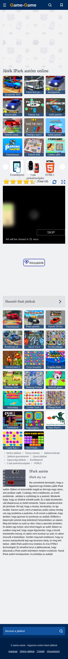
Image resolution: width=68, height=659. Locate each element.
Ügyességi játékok (16, 460)
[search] (61, 631)
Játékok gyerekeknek (17, 456)
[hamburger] (4, 5)
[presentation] (5, 167)
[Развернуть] (63, 182)
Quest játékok (39, 456)
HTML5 (37, 463)
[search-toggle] (50, 5)
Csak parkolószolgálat (18, 463)
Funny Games (32, 453)
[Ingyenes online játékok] (23, 5)
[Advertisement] (51, 38)
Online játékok (13, 453)
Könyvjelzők (36, 262)
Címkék (41, 651)
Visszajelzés (53, 651)
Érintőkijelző (36, 460)
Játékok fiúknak (51, 453)
